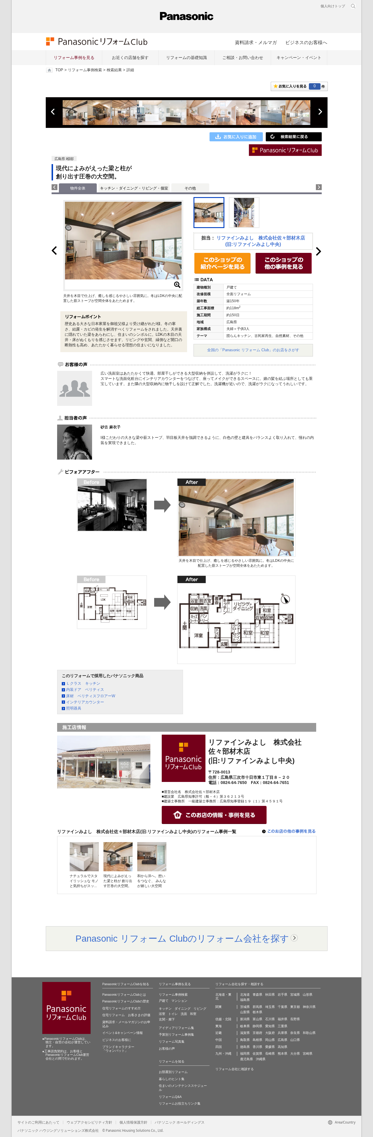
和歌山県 (309, 1033)
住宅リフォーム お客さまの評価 (126, 1015)
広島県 (282, 1040)
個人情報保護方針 (133, 1122)
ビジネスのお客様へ (306, 42)
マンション (179, 1000)
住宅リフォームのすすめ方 (121, 1008)
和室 (193, 1014)
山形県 (307, 994)
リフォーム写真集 (171, 1041)
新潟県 (245, 1019)
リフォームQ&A (170, 1096)
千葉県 (282, 1007)
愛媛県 (270, 1047)
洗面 (184, 1014)
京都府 (257, 1033)
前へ (53, 112)
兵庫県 (282, 1033)
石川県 (270, 1019)
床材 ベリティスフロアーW (90, 696)
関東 (218, 1007)
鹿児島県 (246, 1059)
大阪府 (270, 1033)
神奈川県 (309, 1007)
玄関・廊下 (167, 1019)
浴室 (162, 1014)
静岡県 (257, 1026)
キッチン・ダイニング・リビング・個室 (134, 188)
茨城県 (245, 1007)
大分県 (295, 1053)
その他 (190, 188)
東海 (218, 1026)
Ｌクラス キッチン (83, 683)
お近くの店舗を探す (130, 57)
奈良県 (295, 1033)
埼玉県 (270, 1007)
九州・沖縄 (223, 1053)
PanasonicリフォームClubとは (124, 994)
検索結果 (114, 70)
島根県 (257, 1040)
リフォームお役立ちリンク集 (179, 1103)
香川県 (257, 1047)
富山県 (257, 1019)
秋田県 (270, 994)
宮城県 (295, 994)
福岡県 (245, 1053)
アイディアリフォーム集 (176, 1028)
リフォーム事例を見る (74, 57)
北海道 (245, 994)
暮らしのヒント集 (171, 1079)
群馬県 (257, 1007)
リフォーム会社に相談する (234, 1069)
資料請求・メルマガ (256, 42)
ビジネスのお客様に (116, 1040)
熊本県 (282, 1053)
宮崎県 (307, 1053)
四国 (218, 1047)
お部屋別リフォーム (173, 1072)
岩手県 (282, 994)
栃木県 (257, 1012)
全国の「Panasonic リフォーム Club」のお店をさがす (253, 350)
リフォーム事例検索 (85, 70)
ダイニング (183, 1008)
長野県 (295, 1019)
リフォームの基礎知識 (186, 57)
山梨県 (245, 1012)
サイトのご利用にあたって (38, 1122)
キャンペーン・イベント (299, 57)
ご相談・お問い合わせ (242, 57)
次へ (320, 112)
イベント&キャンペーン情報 (122, 1033)
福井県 (282, 1019)
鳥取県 (245, 1040)
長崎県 (270, 1053)
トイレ (173, 1014)
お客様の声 (167, 1048)
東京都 (295, 1007)
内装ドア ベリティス (85, 689)
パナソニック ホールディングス (180, 1122)
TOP (59, 70)
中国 (218, 1040)
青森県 (257, 994)
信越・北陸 (223, 1019)
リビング (199, 1008)
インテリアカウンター (85, 702)
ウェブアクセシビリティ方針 (89, 1122)
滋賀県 (245, 1033)
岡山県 (270, 1040)
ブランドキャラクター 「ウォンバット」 (118, 1049)
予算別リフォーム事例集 (176, 1034)
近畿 (218, 1033)
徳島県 (245, 1047)
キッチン (165, 1008)
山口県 (295, 1040)
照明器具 (73, 708)
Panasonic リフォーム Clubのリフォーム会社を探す (182, 938)
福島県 (245, 1000)
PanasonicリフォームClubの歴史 (125, 1001)
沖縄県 (260, 1059)
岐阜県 (245, 1026)
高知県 (282, 1047)
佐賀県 (257, 1053)
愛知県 (270, 1026)
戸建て (163, 1000)
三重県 (282, 1026)
